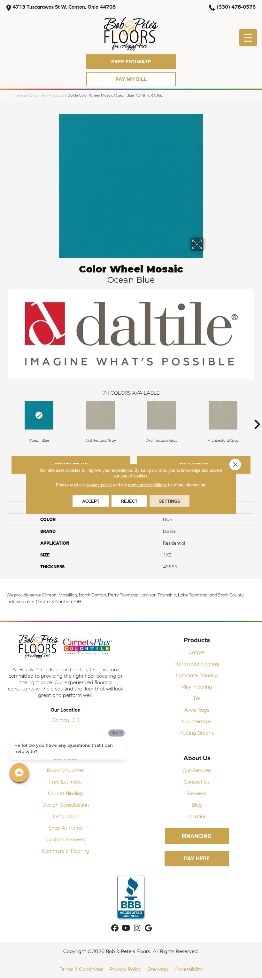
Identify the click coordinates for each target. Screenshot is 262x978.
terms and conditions (147, 485)
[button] (131, 61)
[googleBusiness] (148, 928)
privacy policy (99, 485)
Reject (129, 501)
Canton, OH (65, 720)
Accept (90, 501)
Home (18, 95)
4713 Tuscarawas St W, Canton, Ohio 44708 (64, 7)
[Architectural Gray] (100, 415)
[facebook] (114, 928)
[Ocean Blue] (39, 415)
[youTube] (126, 928)
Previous (5, 415)
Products (56, 95)
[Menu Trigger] (248, 37)
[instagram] (137, 928)
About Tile (36, 95)
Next (257, 415)
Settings (169, 501)
